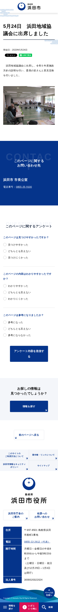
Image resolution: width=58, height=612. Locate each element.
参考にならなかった (19, 335)
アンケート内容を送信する (29, 353)
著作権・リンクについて (43, 455)
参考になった (15, 322)
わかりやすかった (18, 286)
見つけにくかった (18, 257)
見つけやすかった (18, 244)
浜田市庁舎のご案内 (16, 515)
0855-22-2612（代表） (37, 541)
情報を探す (29, 406)
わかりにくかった (18, 298)
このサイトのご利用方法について (14, 454)
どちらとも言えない (19, 251)
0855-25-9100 (24, 186)
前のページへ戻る (29, 434)
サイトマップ (43, 466)
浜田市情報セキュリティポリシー (14, 465)
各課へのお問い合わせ (42, 515)
